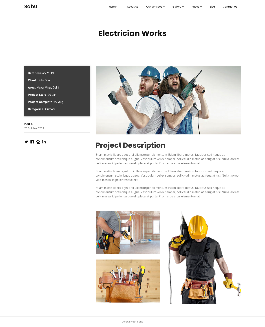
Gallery (177, 6)
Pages (195, 6)
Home (113, 6)
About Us (132, 6)
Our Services (154, 6)
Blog (212, 6)
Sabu (30, 6)
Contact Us (230, 6)
